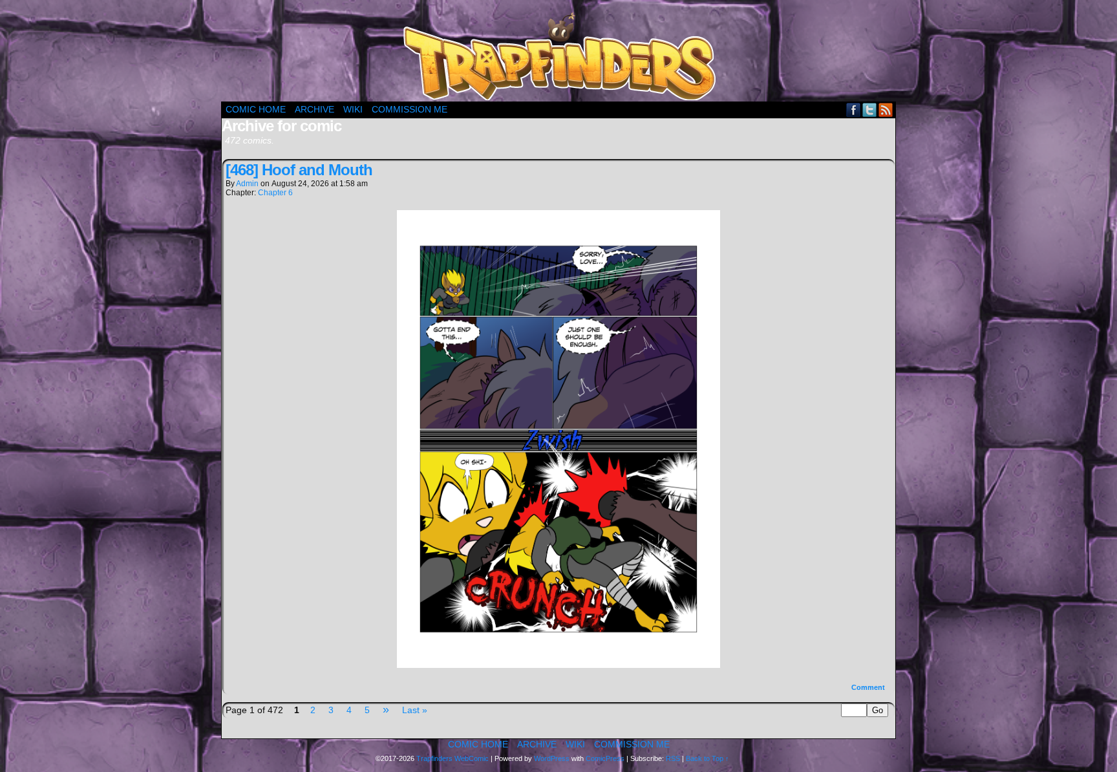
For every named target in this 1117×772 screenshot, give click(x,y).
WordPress (551, 758)
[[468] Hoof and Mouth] (558, 664)
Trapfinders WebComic (452, 758)
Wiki (353, 109)
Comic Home (256, 109)
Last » (414, 710)
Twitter (870, 110)
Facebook (854, 110)
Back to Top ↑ (707, 758)
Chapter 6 (275, 192)
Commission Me (409, 109)
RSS (886, 110)
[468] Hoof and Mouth (299, 169)
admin (247, 183)
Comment (869, 687)
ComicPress (605, 758)
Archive (314, 109)
